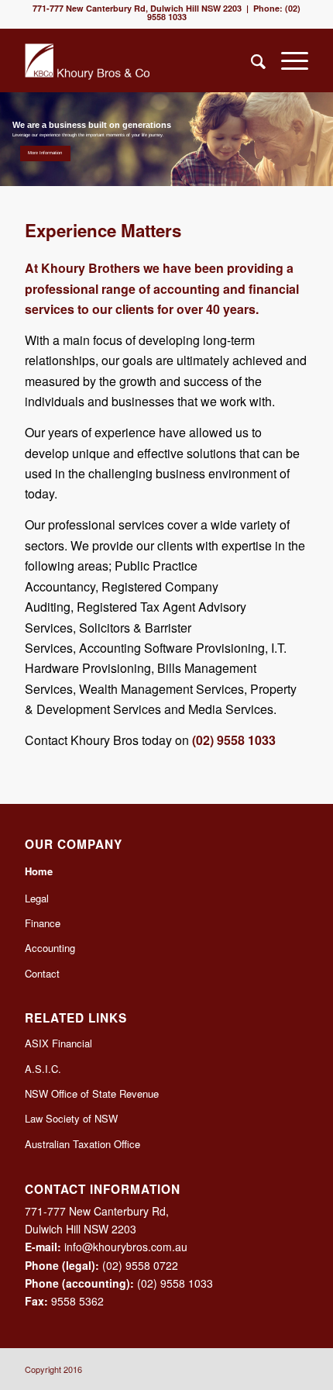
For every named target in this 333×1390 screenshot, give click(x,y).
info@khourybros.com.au (125, 1246)
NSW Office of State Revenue (92, 1093)
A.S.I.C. (43, 1068)
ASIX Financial (58, 1043)
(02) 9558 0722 (140, 1265)
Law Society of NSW (71, 1118)
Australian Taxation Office (82, 1143)
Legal (37, 898)
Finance (42, 923)
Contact (42, 973)
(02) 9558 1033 (234, 740)
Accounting (50, 947)
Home (39, 871)
